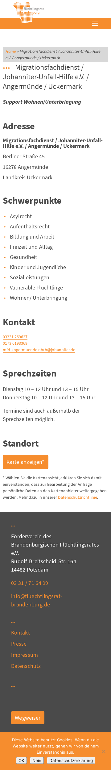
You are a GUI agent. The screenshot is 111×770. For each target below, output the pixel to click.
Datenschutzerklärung (71, 760)
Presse (19, 643)
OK (21, 760)
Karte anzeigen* (25, 461)
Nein (36, 760)
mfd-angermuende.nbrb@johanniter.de (39, 349)
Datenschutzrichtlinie (77, 497)
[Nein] (103, 751)
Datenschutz (26, 665)
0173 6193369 (15, 343)
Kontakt (20, 632)
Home (11, 51)
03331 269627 (15, 336)
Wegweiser (28, 717)
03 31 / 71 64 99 (29, 582)
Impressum (24, 654)
